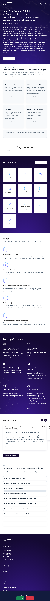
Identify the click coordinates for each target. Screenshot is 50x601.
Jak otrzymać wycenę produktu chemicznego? (17, 508)
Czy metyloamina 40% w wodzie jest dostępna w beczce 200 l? (21, 498)
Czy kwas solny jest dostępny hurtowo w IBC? (16, 493)
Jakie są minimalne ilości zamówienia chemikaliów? (18, 483)
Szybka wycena (8, 58)
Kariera (4, 574)
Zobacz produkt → (9, 101)
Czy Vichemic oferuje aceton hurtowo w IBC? (16, 488)
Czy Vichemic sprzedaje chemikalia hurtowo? (16, 478)
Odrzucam (29, 598)
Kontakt (5, 571)
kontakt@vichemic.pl (8, 559)
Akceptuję (20, 598)
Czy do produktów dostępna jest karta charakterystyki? (19, 519)
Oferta (4, 569)
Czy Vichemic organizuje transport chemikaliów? (17, 513)
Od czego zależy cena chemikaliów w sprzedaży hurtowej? (19, 524)
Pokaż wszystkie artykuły (10, 455)
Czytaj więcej (8, 447)
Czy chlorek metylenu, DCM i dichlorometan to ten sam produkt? (21, 503)
